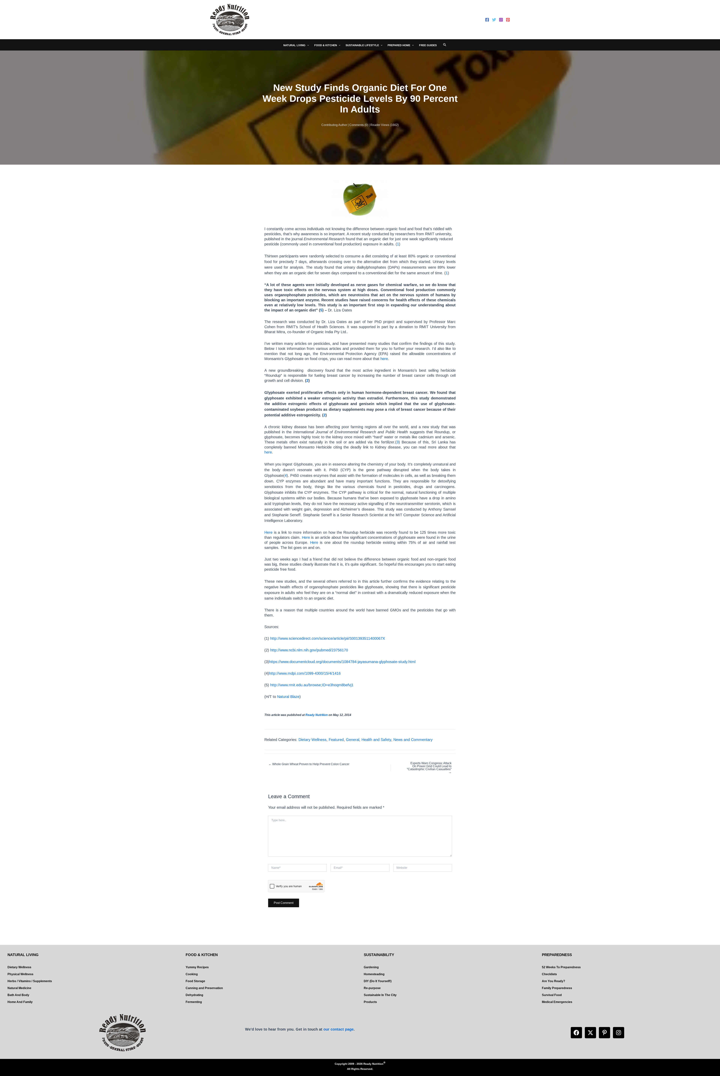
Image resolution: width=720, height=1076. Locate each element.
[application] (307, 45)
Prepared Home (399, 45)
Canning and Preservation (204, 988)
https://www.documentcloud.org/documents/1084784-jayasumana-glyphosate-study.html (342, 662)
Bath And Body (18, 995)
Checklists (549, 974)
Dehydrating (194, 995)
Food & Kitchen (325, 45)
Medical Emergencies (557, 1002)
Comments (356, 125)
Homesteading (374, 974)
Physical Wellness (20, 974)
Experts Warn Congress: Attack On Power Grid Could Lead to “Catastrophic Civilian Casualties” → (429, 768)
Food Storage (195, 981)
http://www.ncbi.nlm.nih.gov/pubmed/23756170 (309, 650)
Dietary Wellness (312, 740)
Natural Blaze (288, 697)
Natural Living (294, 45)
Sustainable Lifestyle (362, 45)
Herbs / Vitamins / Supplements (30, 981)
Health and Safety (376, 740)
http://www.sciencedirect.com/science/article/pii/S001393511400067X (327, 638)
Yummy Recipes (197, 967)
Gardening (371, 967)
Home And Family (20, 1002)
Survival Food (552, 995)
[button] (576, 1032)
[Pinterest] (508, 20)
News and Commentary (413, 740)
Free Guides (428, 45)
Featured (336, 740)
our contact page (338, 1029)
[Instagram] (501, 20)
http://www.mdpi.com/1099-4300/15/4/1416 (305, 673)
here (383, 359)
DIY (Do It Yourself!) (378, 981)
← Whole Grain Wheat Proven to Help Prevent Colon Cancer (308, 764)
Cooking (192, 974)
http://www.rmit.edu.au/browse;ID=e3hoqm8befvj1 (311, 685)
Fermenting (194, 1002)
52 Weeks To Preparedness (561, 967)
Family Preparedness (557, 988)
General (352, 740)
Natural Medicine (19, 988)
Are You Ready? (553, 981)
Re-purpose (372, 988)
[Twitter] (494, 20)
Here (268, 532)
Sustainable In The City (380, 995)
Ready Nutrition (316, 715)
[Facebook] (487, 20)
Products (370, 1002)
